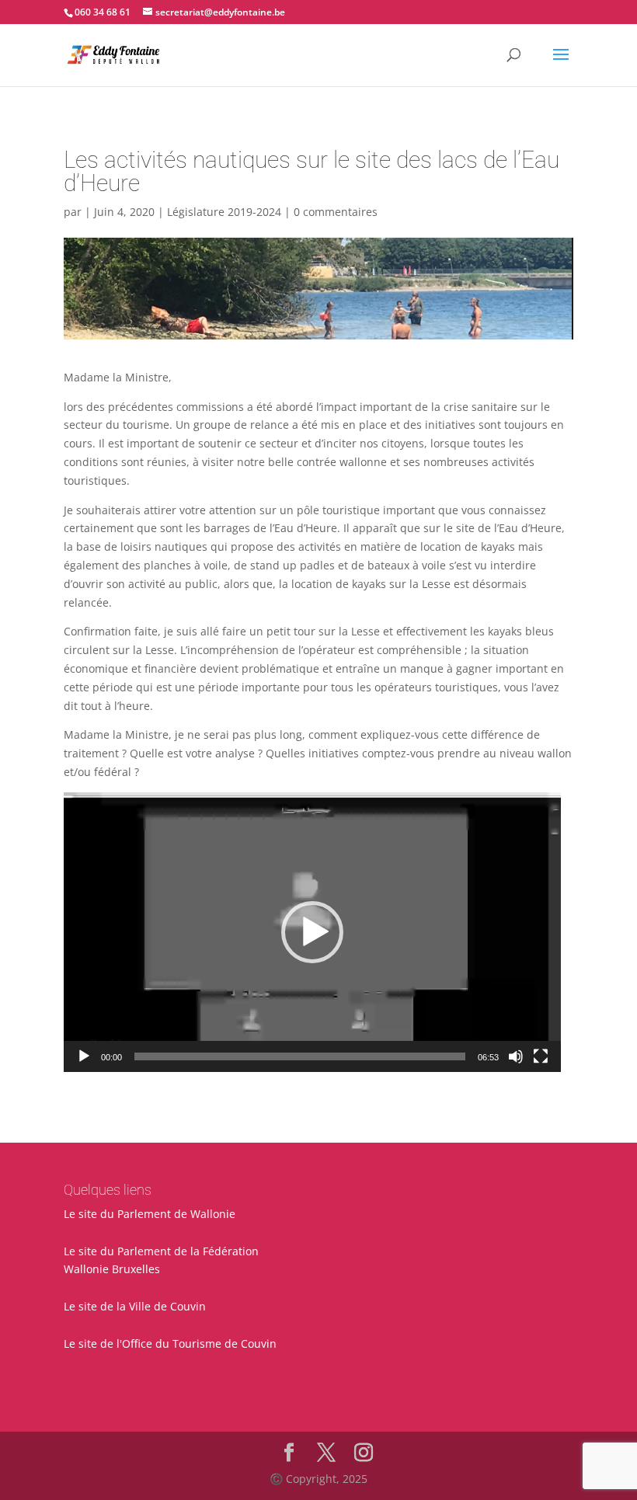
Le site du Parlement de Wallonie (149, 1213)
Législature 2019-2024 (224, 211)
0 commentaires (336, 211)
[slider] (299, 1056)
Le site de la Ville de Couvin (135, 1306)
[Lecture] (84, 1056)
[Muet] (516, 1056)
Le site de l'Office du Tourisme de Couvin (170, 1343)
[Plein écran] (540, 1056)
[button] (312, 932)
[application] (312, 932)
